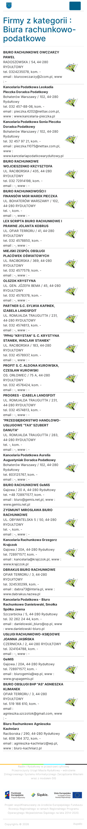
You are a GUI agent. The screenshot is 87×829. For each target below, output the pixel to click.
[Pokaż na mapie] (71, 66)
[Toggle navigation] (75, 6)
